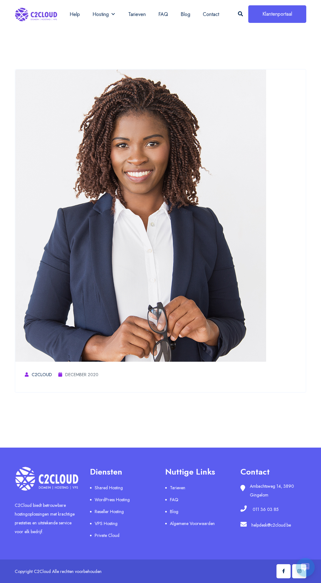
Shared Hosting (109, 488)
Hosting (100, 14)
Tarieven (137, 14)
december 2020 (81, 374)
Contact (211, 14)
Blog (185, 14)
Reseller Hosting (109, 511)
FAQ (163, 14)
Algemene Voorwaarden (192, 523)
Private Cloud (107, 535)
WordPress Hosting (112, 499)
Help (75, 14)
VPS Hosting (106, 523)
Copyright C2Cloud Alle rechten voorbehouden (58, 571)
